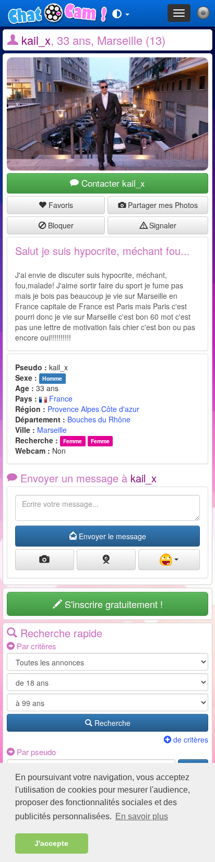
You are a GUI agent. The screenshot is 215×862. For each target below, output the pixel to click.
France (60, 398)
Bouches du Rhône (98, 419)
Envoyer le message (111, 536)
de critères (189, 739)
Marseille (52, 429)
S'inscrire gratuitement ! (112, 604)
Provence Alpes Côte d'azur (93, 409)
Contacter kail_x (112, 182)
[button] (120, 13)
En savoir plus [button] (141, 816)
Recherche (111, 723)
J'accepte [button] (51, 843)
